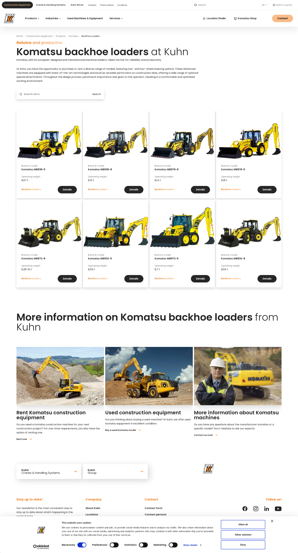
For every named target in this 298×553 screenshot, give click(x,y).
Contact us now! (203, 435)
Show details (190, 545)
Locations (122, 5)
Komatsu (73, 36)
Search (96, 94)
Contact (282, 18)
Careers (92, 5)
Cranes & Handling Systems (50, 5)
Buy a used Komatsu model (120, 430)
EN (263, 5)
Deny (243, 544)
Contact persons (155, 514)
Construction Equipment (17, 5)
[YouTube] (278, 510)
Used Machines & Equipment (85, 18)
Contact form (153, 508)
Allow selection (243, 534)
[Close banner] (272, 521)
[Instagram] (255, 510)
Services (115, 18)
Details (67, 189)
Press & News (107, 5)
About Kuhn (93, 508)
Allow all (243, 524)
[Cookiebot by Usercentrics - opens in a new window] (41, 547)
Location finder (216, 18)
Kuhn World (77, 5)
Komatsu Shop (247, 18)
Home (19, 36)
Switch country (284, 5)
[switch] (114, 544)
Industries (52, 18)
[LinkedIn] (266, 510)
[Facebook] (244, 510)
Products (31, 18)
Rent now (21, 439)
